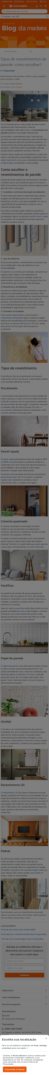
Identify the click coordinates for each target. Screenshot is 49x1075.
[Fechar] (46, 1038)
